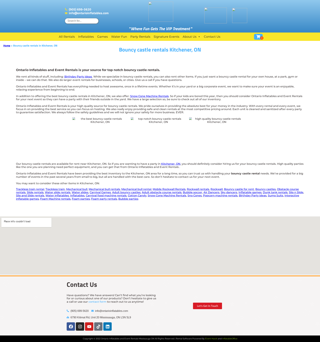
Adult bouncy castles (126, 192)
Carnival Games (100, 192)
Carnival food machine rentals (106, 195)
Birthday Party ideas (78, 76)
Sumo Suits (275, 195)
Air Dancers (211, 192)
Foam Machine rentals (55, 198)
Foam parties (81, 198)
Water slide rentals (57, 192)
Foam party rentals (104, 198)
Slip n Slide (296, 192)
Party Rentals (140, 37)
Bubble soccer (192, 192)
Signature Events (166, 37)
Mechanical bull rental (136, 189)
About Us (189, 37)
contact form (97, 301)
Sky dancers (229, 192)
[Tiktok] (98, 326)
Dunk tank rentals (275, 192)
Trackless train (55, 189)
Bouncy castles (265, 189)
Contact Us (212, 37)
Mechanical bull (76, 189)
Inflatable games (250, 192)
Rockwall (216, 189)
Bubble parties (128, 198)
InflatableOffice (229, 338)
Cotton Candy (137, 195)
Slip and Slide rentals (30, 195)
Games (102, 37)
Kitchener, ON (170, 163)
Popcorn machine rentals (220, 195)
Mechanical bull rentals (104, 189)
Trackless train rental (30, 189)
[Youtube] (89, 326)
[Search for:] (81, 20)
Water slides (80, 192)
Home (6, 46)
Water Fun (119, 37)
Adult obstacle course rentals (162, 192)
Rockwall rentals (198, 189)
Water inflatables (57, 195)
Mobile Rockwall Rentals (169, 189)
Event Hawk (211, 338)
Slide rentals (35, 192)
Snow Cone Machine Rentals (149, 96)
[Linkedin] (107, 326)
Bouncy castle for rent (239, 189)
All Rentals (67, 37)
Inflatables (86, 37)
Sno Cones (195, 195)
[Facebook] (71, 326)
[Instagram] (80, 326)
